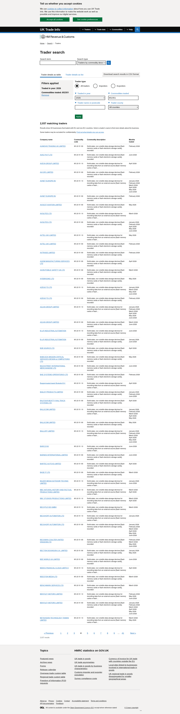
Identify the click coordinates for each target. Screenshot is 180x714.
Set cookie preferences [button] (87, 19)
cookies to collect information (60, 9)
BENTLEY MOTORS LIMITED (51, 594)
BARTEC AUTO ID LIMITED (50, 464)
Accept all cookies (55, 19)
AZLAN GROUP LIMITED (49, 307)
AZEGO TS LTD (46, 287)
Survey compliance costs (85, 678)
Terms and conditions (98, 701)
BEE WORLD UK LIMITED (50, 559)
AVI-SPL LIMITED (46, 172)
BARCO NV (44, 446)
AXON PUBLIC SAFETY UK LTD (52, 270)
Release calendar (48, 670)
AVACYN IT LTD (46, 155)
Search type (82, 59)
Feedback (59, 703)
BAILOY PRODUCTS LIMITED (51, 392)
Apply (78, 117)
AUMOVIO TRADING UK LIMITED (53, 146)
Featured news (47, 659)
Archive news (46, 662)
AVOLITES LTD (46, 213)
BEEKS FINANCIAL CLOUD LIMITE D (54, 568)
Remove (45, 95)
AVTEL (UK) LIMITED (48, 235)
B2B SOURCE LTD (47, 348)
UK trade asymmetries (84, 662)
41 (123, 633)
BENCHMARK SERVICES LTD (52, 585)
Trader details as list (74, 75)
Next (133, 633)
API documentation (47, 703)
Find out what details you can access (90, 132)
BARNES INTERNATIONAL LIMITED (54, 455)
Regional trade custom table (52, 677)
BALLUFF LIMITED (47, 431)
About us (43, 701)
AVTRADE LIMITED (47, 253)
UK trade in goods (82, 659)
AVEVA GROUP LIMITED (49, 163)
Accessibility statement (80, 701)
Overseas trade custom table (53, 673)
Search (49, 43)
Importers (103, 86)
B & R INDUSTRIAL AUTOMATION (53, 331)
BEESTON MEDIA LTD (48, 577)
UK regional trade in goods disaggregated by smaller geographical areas (121, 676)
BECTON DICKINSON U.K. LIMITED (54, 550)
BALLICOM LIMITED (47, 409)
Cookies (59, 701)
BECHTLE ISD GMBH (48, 507)
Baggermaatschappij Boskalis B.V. (53, 383)
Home (42, 43)
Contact (67, 701)
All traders (85, 86)
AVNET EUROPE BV (48, 181)
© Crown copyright (131, 708)
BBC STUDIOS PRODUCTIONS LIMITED (55, 498)
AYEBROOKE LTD (47, 279)
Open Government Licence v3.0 (82, 708)
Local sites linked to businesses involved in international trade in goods (123, 667)
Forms (43, 666)
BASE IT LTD (45, 472)
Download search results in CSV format (121, 74)
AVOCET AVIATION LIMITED (51, 205)
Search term (45, 59)
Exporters (121, 86)
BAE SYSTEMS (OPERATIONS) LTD (54, 375)
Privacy (51, 701)
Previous (49, 633)
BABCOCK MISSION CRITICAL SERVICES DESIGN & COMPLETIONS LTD (55, 359)
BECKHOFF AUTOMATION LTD (52, 516)
